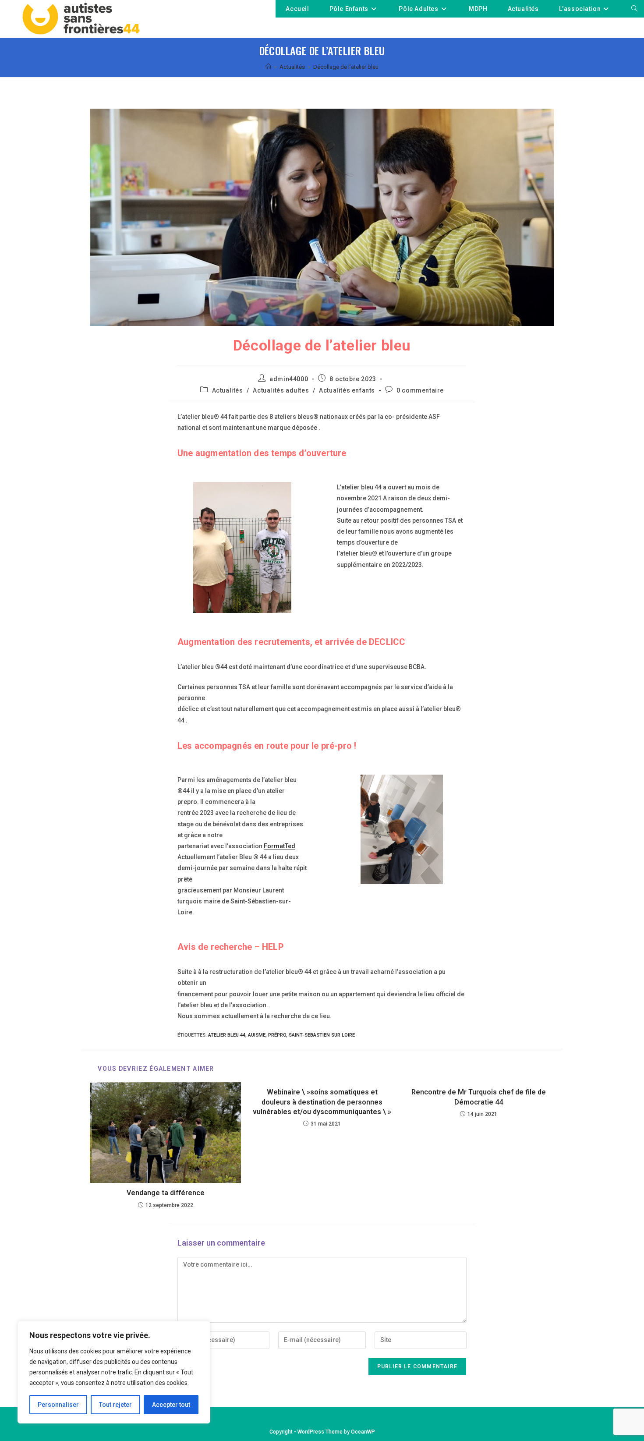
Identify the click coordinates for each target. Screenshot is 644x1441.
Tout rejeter (115, 1404)
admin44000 (288, 378)
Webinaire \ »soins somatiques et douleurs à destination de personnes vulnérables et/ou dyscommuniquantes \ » (322, 1102)
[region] (114, 1372)
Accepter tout (171, 1404)
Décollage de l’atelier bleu (346, 67)
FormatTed (279, 846)
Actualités (227, 390)
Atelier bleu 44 (226, 1035)
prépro (277, 1035)
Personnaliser (58, 1404)
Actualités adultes (281, 390)
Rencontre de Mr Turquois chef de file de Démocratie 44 (478, 1097)
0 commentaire (420, 390)
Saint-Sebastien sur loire (322, 1035)
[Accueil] (268, 67)
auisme (256, 1035)
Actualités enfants (347, 390)
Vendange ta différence (166, 1193)
